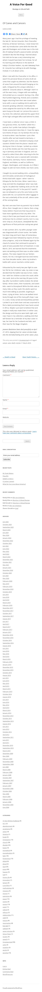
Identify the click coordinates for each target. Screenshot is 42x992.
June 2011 (6, 740)
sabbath (5, 929)
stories (18, 343)
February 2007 (7, 783)
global (5, 861)
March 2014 (6, 710)
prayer (5, 904)
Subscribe (6, 459)
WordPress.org (8, 974)
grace (4, 869)
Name (6, 400)
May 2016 (6, 654)
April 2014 (6, 708)
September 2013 (8, 721)
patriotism (6, 896)
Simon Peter (7, 934)
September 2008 (8, 764)
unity (4, 945)
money (5, 894)
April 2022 (6, 554)
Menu (21, 15)
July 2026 (6, 522)
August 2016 (7, 646)
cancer (5, 343)
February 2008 (7, 772)
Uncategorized (24, 340)
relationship (7, 915)
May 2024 (6, 535)
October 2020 (7, 573)
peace (5, 899)
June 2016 (6, 651)
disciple (5, 845)
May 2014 (6, 705)
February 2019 (7, 586)
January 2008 (7, 775)
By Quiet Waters (8, 473)
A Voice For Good (21, 4)
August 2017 (7, 619)
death (13, 343)
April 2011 (6, 743)
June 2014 (6, 702)
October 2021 (7, 562)
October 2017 (7, 613)
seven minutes (7, 931)
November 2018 (8, 589)
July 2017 (6, 621)
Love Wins (6, 885)
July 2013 (6, 727)
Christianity (6, 840)
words (5, 950)
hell (4, 875)
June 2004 (6, 807)
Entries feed (7, 969)
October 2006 (7, 791)
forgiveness (6, 859)
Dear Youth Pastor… (31, 357)
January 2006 (7, 802)
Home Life (6, 877)
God (4, 867)
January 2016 (7, 665)
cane (9, 343)
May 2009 (6, 756)
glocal (4, 864)
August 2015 (7, 675)
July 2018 (6, 595)
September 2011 (8, 737)
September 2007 (8, 780)
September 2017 (8, 616)
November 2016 (8, 638)
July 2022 (6, 546)
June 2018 (6, 597)
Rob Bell (5, 926)
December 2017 (8, 608)
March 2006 (6, 797)
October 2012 (7, 732)
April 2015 (6, 686)
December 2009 (8, 753)
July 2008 (6, 767)
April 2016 (6, 656)
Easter (5, 848)
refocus (5, 912)
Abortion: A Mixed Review (21, 500)
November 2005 (8, 805)
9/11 (4, 824)
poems (5, 902)
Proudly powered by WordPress (12, 988)
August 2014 (7, 697)
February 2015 (7, 692)
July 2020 (6, 576)
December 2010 (8, 745)
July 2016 (6, 648)
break (4, 837)
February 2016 (7, 662)
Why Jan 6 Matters (19, 498)
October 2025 (7, 524)
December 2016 (8, 635)
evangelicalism (7, 853)
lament (5, 883)
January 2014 (7, 713)
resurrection (7, 923)
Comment (7, 375)
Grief (16, 508)
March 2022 (6, 557)
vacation (5, 947)
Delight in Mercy (8, 479)
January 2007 (7, 786)
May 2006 (6, 794)
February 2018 (7, 605)
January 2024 (7, 538)
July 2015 (6, 678)
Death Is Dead (9, 357)
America (5, 834)
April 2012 (6, 735)
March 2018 (6, 603)
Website (6, 417)
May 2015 (6, 683)
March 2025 (6, 530)
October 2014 (7, 694)
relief (4, 918)
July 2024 (6, 533)
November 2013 (8, 716)
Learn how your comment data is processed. (20, 432)
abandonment (7, 826)
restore (5, 920)
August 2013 (7, 724)
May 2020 (6, 578)
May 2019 (6, 584)
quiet (4, 907)
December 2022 (8, 541)
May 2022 (6, 551)
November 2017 (8, 611)
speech (5, 939)
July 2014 (6, 700)
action (5, 832)
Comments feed (8, 972)
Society (5, 937)
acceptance (6, 829)
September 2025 (8, 527)
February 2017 (7, 630)
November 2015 (8, 670)
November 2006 (8, 788)
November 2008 (8, 762)
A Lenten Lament (8, 481)
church (5, 842)
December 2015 (8, 667)
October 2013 (7, 718)
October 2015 (7, 673)
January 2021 (7, 568)
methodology (7, 888)
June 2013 (6, 729)
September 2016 (8, 643)
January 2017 (7, 632)
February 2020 (7, 581)
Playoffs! (5, 476)
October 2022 (7, 543)
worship (5, 953)
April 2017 (6, 624)
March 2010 (6, 751)
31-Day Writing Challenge (11, 821)
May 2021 (6, 565)
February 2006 (7, 799)
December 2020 (8, 570)
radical (5, 910)
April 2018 (6, 600)
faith (4, 856)
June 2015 (6, 681)
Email (5, 409)
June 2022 (6, 549)
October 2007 (7, 778)
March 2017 (6, 627)
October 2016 (7, 640)
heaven (5, 872)
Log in (5, 966)
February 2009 (7, 759)
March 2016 (6, 659)
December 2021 (8, 560)
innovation (6, 880)
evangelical (6, 850)
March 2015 (6, 689)
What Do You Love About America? (14, 484)
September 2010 (8, 748)
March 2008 (6, 770)
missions (6, 891)
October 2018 (7, 592)
